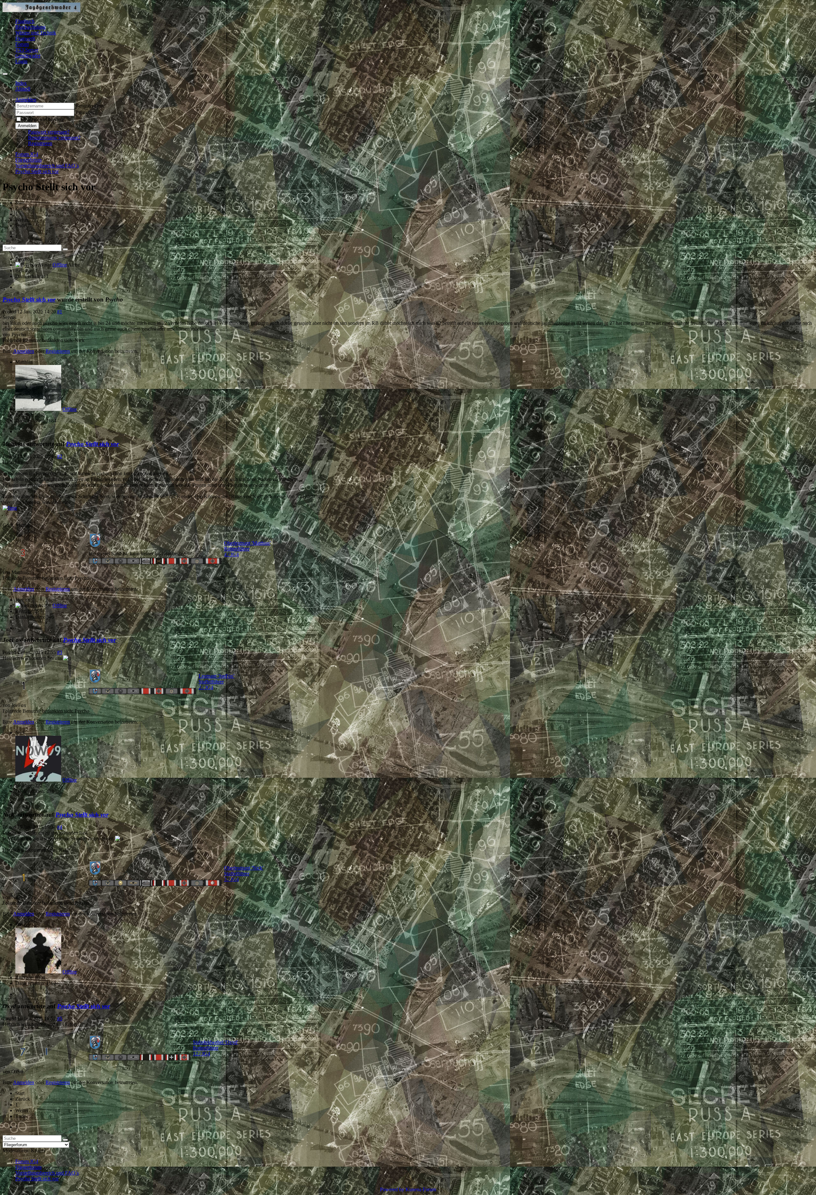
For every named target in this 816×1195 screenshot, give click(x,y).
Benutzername (90, 105)
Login (21, 61)
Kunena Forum (420, 1189)
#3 (59, 652)
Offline (60, 264)
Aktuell (22, 88)
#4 (59, 827)
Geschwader (27, 55)
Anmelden (27, 125)
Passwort (85, 112)
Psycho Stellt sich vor (29, 299)
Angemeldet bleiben (43, 119)
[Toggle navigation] (5, 74)
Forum (22, 44)
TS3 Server (26, 50)
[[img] (10, 508)
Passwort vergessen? (48, 132)
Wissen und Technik (35, 32)
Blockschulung (30, 27)
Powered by (392, 1189)
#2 (59, 456)
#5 (59, 1018)
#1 (59, 311)
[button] (25, 99)
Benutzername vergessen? (54, 137)
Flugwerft (25, 38)
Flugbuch (24, 21)
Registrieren (40, 143)
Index (21, 83)
